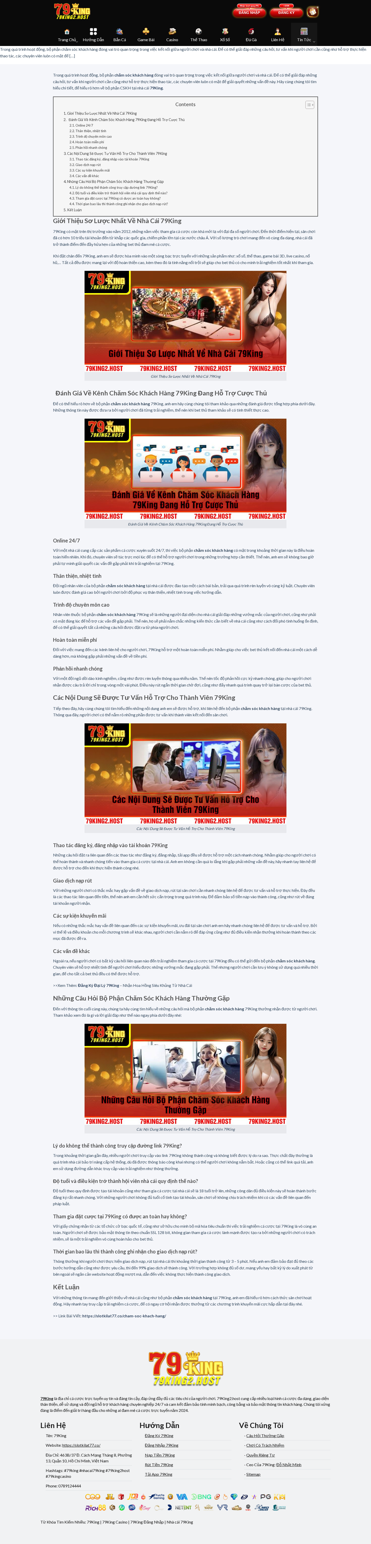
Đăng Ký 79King (159, 1435)
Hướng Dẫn (93, 39)
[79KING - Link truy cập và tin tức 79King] (72, 11)
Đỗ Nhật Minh (288, 1464)
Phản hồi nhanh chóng (91, 148)
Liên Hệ (277, 39)
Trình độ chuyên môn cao (93, 136)
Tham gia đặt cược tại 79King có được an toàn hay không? (118, 198)
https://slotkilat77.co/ (81, 1445)
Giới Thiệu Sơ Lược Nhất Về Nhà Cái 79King (102, 113)
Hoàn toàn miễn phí (89, 142)
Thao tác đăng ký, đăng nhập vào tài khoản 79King (112, 159)
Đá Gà (251, 39)
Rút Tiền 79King (159, 1464)
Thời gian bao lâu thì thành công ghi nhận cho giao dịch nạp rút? (121, 204)
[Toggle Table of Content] (307, 105)
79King (156, 87)
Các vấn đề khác (87, 176)
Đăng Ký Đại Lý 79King (98, 985)
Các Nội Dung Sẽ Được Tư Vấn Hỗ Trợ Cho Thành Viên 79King (117, 153)
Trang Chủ (67, 39)
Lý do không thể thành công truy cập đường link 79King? (116, 187)
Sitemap (253, 1474)
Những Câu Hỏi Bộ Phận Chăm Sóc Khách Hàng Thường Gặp (115, 181)
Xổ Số (225, 39)
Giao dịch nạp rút (88, 165)
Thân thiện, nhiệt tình (90, 131)
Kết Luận (74, 210)
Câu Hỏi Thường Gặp (265, 1435)
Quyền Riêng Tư (260, 1455)
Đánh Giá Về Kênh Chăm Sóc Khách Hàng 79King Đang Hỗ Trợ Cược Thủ (126, 119)
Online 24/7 (84, 125)
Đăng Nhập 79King (161, 1445)
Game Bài (146, 39)
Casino (172, 39)
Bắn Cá (119, 39)
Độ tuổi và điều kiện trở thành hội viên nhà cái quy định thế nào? (121, 193)
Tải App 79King (158, 1474)
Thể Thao (198, 39)
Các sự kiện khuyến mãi (92, 170)
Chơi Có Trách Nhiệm (265, 1445)
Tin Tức (304, 39)
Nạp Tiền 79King (160, 1455)
